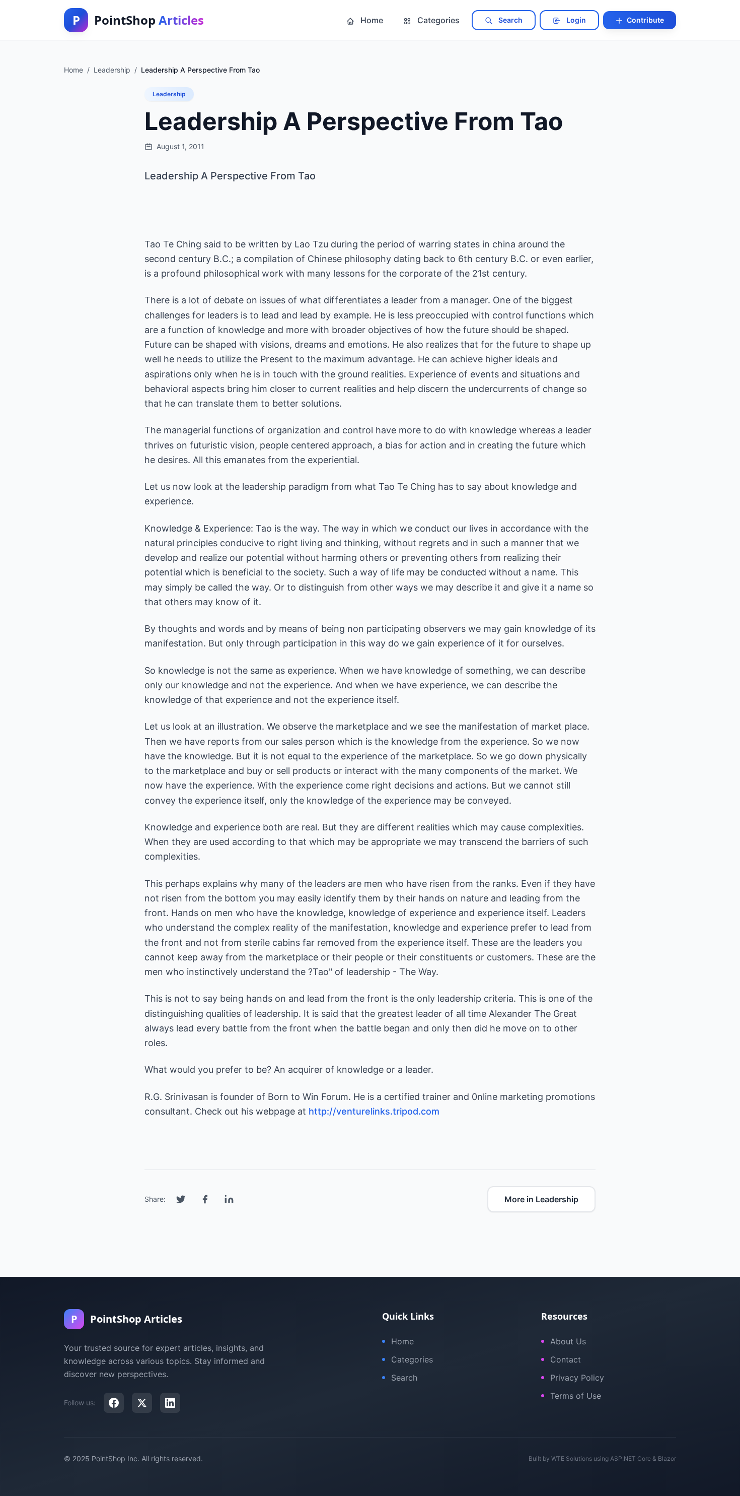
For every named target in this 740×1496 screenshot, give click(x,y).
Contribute (644, 20)
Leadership (169, 94)
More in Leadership (541, 1199)
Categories (437, 20)
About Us (568, 1341)
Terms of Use (575, 1396)
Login (575, 20)
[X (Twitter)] (142, 1403)
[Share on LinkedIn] (229, 1199)
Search (510, 20)
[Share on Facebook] (205, 1199)
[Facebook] (114, 1403)
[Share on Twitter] (181, 1199)
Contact (565, 1359)
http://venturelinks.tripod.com (374, 1111)
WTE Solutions (571, 1458)
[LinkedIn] (170, 1403)
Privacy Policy (577, 1378)
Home (370, 20)
